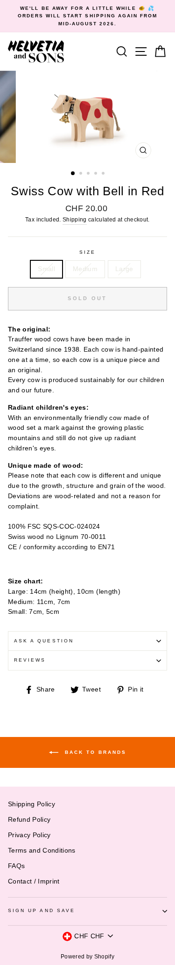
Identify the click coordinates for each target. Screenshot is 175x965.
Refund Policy (29, 819)
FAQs (16, 865)
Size (87, 252)
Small (46, 269)
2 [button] (81, 174)
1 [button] (73, 173)
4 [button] (96, 174)
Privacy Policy (29, 835)
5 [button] (104, 174)
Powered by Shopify (87, 956)
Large (124, 269)
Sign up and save (41, 910)
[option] (87, 16)
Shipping (75, 219)
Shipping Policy (31, 804)
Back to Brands (94, 752)
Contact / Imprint (34, 881)
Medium (85, 269)
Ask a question (44, 640)
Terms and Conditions (42, 850)
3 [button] (89, 174)
